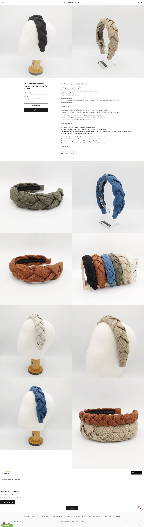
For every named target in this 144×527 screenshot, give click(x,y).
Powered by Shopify (79, 521)
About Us (35, 516)
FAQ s (118, 516)
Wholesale (69, 516)
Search (26, 516)
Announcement (57, 516)
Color (26, 93)
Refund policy (108, 516)
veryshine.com (72, 3)
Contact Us (45, 516)
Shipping (26, 99)
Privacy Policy (81, 516)
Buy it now (36, 110)
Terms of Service (94, 516)
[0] (141, 508)
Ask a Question (8, 502)
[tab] (64, 84)
